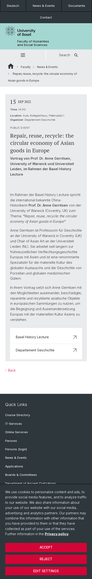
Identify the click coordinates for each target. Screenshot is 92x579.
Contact (46, 17)
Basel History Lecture (32, 337)
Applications (14, 466)
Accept (46, 547)
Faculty (26, 67)
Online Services (16, 432)
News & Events (44, 6)
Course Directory (17, 415)
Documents (76, 6)
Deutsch (13, 6)
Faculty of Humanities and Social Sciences (33, 43)
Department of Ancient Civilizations (30, 483)
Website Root (10, 66)
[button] (23, 55)
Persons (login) (16, 449)
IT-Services (13, 423)
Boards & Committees (21, 475)
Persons (11, 441)
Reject (46, 559)
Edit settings (46, 571)
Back (11, 370)
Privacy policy (56, 534)
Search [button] (64, 55)
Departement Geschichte (35, 350)
